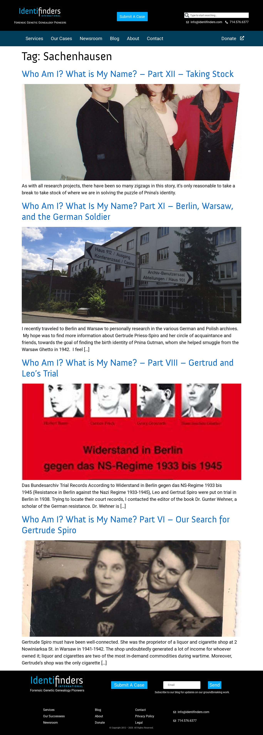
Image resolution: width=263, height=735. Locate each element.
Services (34, 38)
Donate (228, 38)
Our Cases (61, 38)
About (133, 38)
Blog (114, 38)
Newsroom (91, 38)
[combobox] (216, 15)
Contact (155, 38)
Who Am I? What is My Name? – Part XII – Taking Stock (128, 73)
